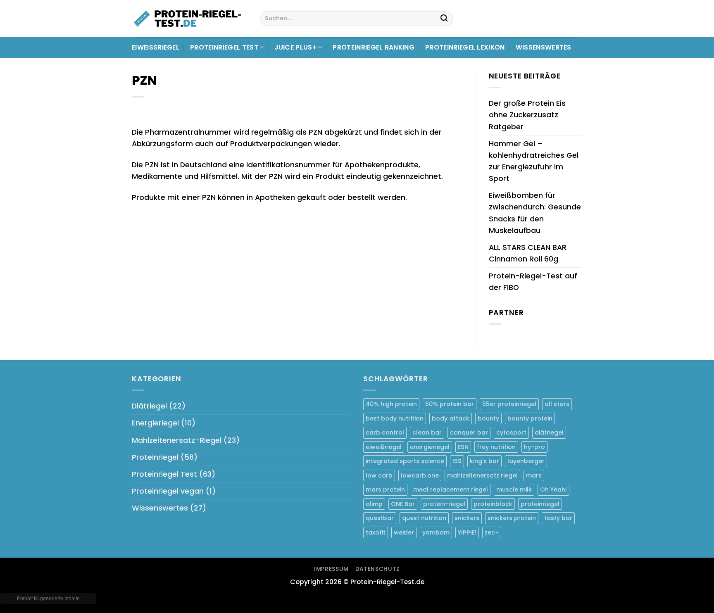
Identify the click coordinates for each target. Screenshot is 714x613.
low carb (379, 475)
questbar (380, 518)
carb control (385, 432)
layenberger (526, 461)
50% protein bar (449, 404)
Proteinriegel (155, 457)
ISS (457, 461)
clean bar (427, 432)
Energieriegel (155, 423)
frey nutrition (496, 447)
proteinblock (493, 504)
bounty (488, 418)
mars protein (385, 489)
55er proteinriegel (509, 404)
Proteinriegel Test (224, 47)
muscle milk (514, 489)
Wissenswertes (543, 47)
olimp (374, 504)
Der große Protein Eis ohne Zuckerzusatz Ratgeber (527, 114)
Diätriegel (149, 406)
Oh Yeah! (553, 489)
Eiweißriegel (155, 47)
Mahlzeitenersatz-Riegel (176, 440)
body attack (450, 418)
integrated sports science (405, 461)
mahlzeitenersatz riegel (482, 475)
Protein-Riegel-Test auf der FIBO (533, 281)
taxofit (376, 532)
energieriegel (430, 447)
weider (404, 532)
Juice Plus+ (295, 47)
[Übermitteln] (444, 18)
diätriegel (549, 432)
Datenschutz (377, 569)
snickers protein (512, 518)
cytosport (511, 432)
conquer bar (469, 432)
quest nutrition (424, 518)
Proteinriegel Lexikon (465, 47)
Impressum (331, 569)
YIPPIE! (467, 532)
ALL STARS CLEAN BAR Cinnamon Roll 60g (527, 253)
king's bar (484, 461)
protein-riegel (444, 504)
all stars (557, 404)
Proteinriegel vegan (168, 491)
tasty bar (558, 518)
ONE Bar (403, 504)
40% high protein (391, 404)
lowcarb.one (420, 475)
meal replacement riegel (450, 489)
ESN (463, 447)
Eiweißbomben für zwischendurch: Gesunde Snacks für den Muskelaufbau (535, 212)
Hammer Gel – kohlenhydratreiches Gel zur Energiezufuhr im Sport (533, 161)
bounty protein (529, 418)
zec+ (492, 532)
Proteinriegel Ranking (373, 47)
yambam (436, 532)
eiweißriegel (384, 447)
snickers (467, 518)
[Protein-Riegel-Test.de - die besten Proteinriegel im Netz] (190, 19)
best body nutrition (395, 418)
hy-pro (534, 447)
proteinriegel (540, 504)
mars (534, 475)
